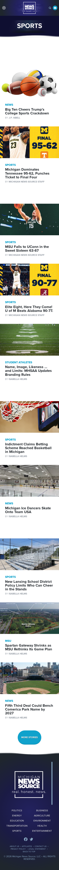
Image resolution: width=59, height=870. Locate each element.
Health (42, 825)
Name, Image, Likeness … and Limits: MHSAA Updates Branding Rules (28, 371)
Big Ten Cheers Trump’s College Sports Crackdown (27, 111)
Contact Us (41, 846)
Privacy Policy (18, 849)
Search (50, 8)
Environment (42, 820)
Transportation (17, 825)
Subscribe (55, 8)
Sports (16, 830)
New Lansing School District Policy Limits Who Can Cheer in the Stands (29, 585)
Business (42, 810)
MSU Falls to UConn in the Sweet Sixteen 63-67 (27, 249)
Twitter (31, 839)
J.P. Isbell (14, 117)
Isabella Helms (18, 379)
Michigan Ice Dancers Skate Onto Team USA (28, 510)
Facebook (26, 839)
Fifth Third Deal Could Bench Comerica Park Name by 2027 (29, 709)
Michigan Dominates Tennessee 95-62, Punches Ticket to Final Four (27, 173)
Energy (17, 815)
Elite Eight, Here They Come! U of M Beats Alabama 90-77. (29, 309)
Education (17, 820)
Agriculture (42, 815)
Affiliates (27, 846)
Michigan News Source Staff (26, 181)
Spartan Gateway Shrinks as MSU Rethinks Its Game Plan (28, 647)
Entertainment (42, 830)
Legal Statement (37, 849)
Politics (17, 810)
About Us (14, 846)
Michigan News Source (29, 784)
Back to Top (29, 852)
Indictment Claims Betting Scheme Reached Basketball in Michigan (28, 448)
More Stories (29, 737)
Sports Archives (29, 8)
